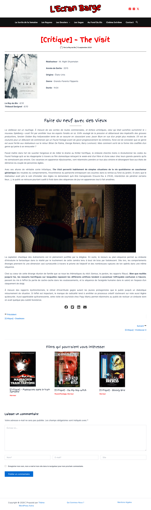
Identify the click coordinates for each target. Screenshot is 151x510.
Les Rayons (47, 22)
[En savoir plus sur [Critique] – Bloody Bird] (112, 369)
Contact (130, 22)
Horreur (13, 395)
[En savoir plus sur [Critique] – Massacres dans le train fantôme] (23, 369)
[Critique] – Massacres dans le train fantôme (30, 390)
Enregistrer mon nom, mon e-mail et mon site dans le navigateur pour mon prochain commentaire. (45, 466)
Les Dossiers (62, 22)
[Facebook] (130, 9)
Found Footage (61, 394)
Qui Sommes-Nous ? (75, 502)
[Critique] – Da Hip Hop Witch (70, 390)
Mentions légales (124, 502)
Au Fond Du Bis (95, 22)
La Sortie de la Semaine (26, 22)
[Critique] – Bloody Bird (112, 390)
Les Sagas (79, 22)
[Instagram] (134, 9)
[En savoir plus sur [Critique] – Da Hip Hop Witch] (67, 369)
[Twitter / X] (138, 9)
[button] (69, 22)
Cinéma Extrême (114, 22)
